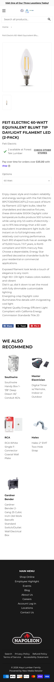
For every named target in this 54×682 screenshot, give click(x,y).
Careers (27, 599)
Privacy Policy (22, 654)
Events (27, 586)
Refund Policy (40, 654)
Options (7, 174)
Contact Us (27, 612)
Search (8, 654)
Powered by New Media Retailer (26, 671)
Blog (27, 590)
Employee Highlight (27, 581)
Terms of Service (12, 657)
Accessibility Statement (36, 657)
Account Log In (27, 603)
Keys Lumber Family (30, 667)
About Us (27, 594)
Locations (27, 608)
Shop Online (27, 577)
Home (5, 27)
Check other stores (42, 151)
